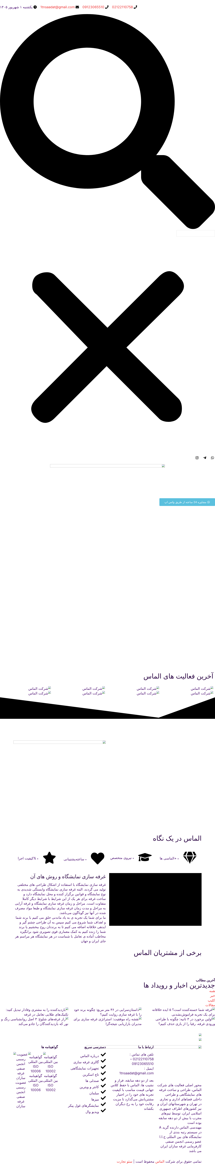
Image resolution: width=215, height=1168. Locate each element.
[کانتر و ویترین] (83, 1086)
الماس (159, 1161)
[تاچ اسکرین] (83, 1074)
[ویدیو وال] (83, 1111)
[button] (107, 122)
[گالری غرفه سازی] (83, 1061)
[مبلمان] (83, 1092)
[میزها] (83, 1098)
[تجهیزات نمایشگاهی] (83, 1067)
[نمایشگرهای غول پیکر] (83, 1105)
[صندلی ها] (83, 1080)
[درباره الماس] (83, 1055)
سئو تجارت (124, 1161)
